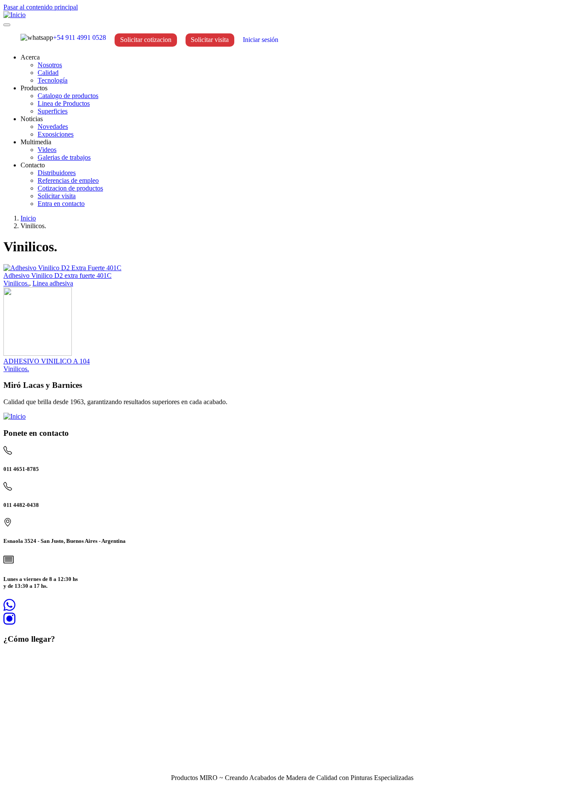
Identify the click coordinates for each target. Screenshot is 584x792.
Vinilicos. (16, 283)
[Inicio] (14, 14)
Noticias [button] (32, 118)
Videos (47, 149)
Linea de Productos (64, 103)
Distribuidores (57, 172)
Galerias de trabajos (64, 157)
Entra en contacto (61, 203)
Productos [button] (34, 88)
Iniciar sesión (260, 39)
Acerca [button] (30, 57)
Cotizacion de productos (70, 188)
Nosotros (50, 64)
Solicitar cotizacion (145, 39)
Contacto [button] (33, 165)
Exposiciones (56, 134)
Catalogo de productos (68, 95)
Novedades (53, 126)
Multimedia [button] (36, 142)
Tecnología (53, 80)
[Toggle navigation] (6, 25)
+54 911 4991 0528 (79, 37)
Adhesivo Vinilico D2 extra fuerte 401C (57, 275)
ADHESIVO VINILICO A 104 (46, 361)
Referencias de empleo (68, 180)
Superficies (53, 111)
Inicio (28, 218)
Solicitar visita (210, 39)
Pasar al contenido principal (40, 7)
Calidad (48, 72)
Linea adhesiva (52, 283)
